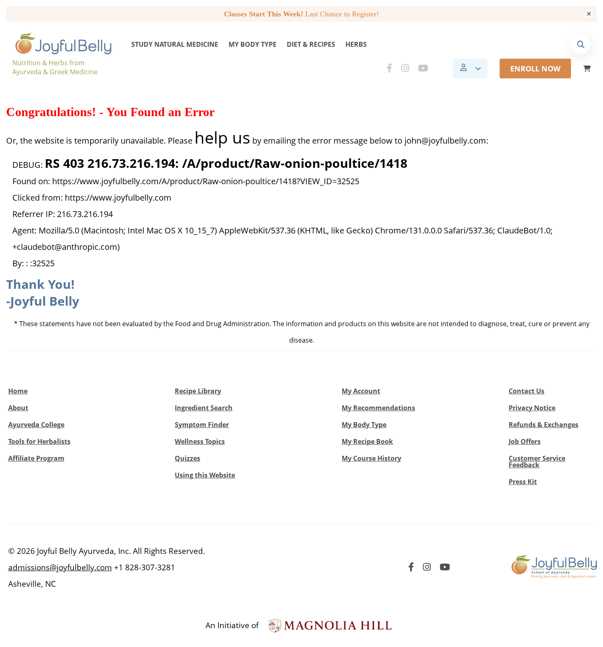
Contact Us (526, 391)
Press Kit (523, 481)
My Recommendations (378, 407)
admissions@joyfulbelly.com (60, 567)
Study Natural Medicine (174, 44)
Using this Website (205, 475)
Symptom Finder (202, 424)
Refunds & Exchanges (543, 424)
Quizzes (187, 458)
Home (17, 391)
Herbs (356, 44)
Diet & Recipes (311, 44)
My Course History (371, 458)
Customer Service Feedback (537, 461)
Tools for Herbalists (39, 441)
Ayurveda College (36, 424)
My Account (361, 391)
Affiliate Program (36, 458)
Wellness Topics (200, 441)
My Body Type (252, 44)
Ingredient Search (204, 407)
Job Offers (525, 441)
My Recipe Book (367, 441)
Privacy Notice (532, 407)
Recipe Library (198, 391)
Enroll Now (535, 68)
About (18, 407)
